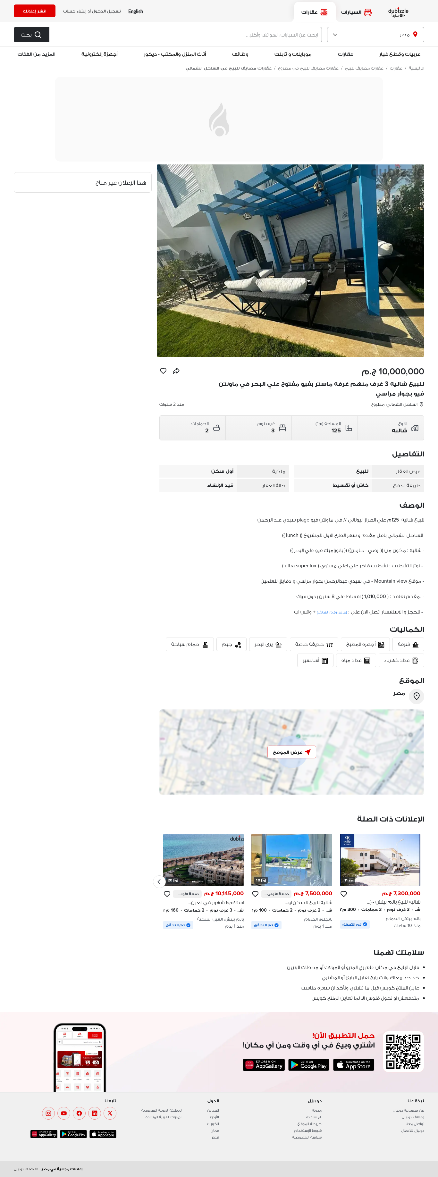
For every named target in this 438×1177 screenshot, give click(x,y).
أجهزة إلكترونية (99, 54)
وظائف (240, 54)
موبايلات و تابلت (293, 54)
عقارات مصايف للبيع (364, 68)
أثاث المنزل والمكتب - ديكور (175, 54)
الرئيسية (416, 68)
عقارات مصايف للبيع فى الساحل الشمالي (229, 68)
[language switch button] (136, 11)
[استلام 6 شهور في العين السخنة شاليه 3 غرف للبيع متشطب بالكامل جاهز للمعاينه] (203, 881)
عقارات (396, 68)
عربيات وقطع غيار (399, 54)
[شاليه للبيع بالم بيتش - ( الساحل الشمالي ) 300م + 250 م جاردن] (380, 881)
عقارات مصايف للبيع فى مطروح (308, 68)
